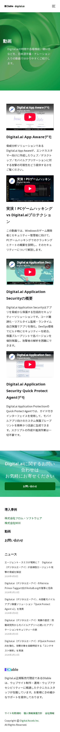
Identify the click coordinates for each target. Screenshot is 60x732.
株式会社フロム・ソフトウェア (23, 518)
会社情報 (49, 713)
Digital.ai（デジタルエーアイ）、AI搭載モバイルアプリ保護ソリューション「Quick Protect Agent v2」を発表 (30, 604)
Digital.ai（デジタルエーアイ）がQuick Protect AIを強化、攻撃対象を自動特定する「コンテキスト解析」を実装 (30, 645)
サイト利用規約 (13, 713)
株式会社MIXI (13, 523)
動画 (8, 531)
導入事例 (11, 509)
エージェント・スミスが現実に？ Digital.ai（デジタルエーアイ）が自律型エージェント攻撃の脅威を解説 (29, 567)
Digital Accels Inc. (29, 720)
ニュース (11, 554)
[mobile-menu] (53, 6)
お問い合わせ (14, 540)
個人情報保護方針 (33, 713)
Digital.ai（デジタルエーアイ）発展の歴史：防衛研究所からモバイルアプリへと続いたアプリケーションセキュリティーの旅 (29, 624)
